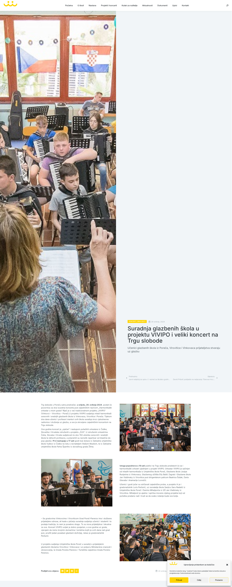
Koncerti (132, 321)
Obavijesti (141, 321)
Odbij (199, 580)
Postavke (219, 580)
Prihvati (179, 580)
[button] (227, 565)
